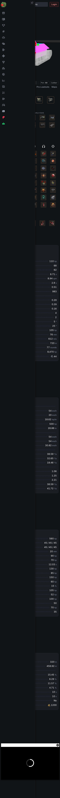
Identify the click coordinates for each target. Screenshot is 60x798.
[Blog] (17, 111)
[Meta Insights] (17, 80)
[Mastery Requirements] (17, 62)
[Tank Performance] (17, 37)
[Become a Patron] (17, 117)
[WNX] (17, 19)
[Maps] (17, 87)
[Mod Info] (17, 123)
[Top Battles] (17, 68)
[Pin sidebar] (32, 3)
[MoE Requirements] (17, 56)
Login (54, 4)
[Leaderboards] (17, 93)
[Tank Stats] (17, 31)
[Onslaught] (17, 25)
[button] (57, 745)
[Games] (17, 105)
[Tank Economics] (17, 44)
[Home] (17, 4)
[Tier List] (17, 99)
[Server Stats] (17, 74)
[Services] (17, 13)
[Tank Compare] (17, 50)
